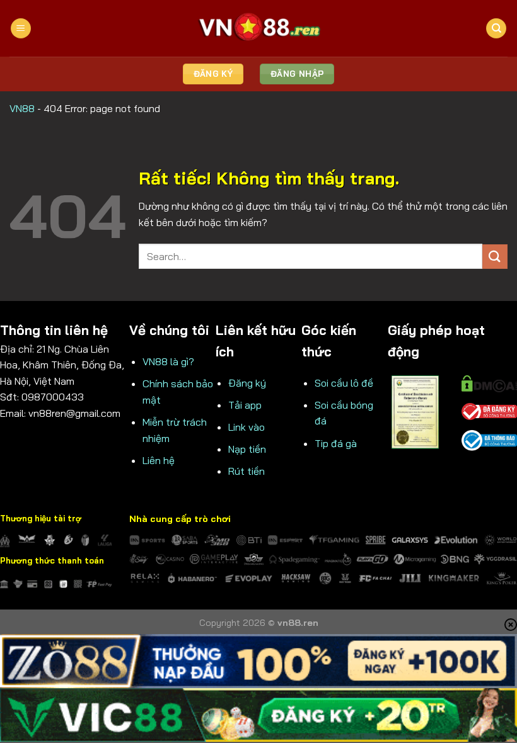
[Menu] (21, 28)
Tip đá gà (336, 443)
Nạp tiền (247, 449)
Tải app (245, 405)
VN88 (22, 108)
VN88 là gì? (168, 361)
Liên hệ (158, 460)
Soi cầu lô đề (344, 383)
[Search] (496, 28)
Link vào (246, 427)
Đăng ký (247, 383)
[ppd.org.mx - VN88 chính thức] (258, 28)
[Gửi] (495, 256)
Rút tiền (246, 471)
